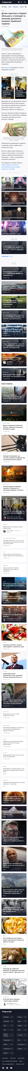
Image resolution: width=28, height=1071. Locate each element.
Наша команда (21, 1058)
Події (10, 6)
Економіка (15, 6)
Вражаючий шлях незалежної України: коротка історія (13, 527)
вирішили (6, 67)
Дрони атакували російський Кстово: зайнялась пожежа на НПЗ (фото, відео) (13, 427)
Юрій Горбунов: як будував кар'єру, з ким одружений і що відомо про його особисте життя (13, 770)
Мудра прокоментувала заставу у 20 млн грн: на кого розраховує (13, 755)
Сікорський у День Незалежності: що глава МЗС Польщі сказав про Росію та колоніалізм (12, 675)
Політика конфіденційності (8, 1064)
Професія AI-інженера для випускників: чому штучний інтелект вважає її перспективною (13, 743)
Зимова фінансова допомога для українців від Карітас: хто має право (14, 783)
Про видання (5, 1058)
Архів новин (13, 1058)
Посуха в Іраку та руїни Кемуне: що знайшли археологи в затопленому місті (13, 555)
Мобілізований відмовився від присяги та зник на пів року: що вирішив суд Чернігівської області (13, 729)
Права (20, 1061)
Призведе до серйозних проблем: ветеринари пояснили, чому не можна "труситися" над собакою (14, 970)
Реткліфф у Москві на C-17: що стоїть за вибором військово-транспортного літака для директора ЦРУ (13, 542)
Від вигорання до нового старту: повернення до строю (11, 714)
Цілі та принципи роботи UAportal (9, 1061)
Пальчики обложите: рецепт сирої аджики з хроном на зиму (13, 645)
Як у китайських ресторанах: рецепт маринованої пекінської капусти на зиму (13, 940)
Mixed (2, 10)
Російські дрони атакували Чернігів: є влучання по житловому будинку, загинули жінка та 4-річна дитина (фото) (13, 488)
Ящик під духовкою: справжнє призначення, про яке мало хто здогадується (11, 569)
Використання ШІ (20, 1064)
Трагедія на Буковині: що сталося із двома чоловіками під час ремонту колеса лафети (14, 457)
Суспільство (23, 6)
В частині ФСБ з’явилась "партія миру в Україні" (11, 1000)
